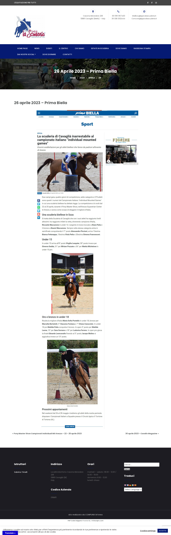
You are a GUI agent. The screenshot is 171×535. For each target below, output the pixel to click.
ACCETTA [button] (162, 531)
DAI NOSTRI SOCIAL (25, 54)
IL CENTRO (63, 48)
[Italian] (133, 485)
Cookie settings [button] (148, 531)
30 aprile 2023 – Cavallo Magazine (141, 433)
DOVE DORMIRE (49, 54)
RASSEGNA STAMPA (142, 48)
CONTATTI (67, 54)
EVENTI (49, 48)
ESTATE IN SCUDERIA (100, 48)
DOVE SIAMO (121, 48)
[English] (125, 485)
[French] (128, 485)
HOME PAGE (22, 48)
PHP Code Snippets (75, 521)
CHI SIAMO (79, 48)
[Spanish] (135, 485)
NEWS (36, 48)
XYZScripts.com (97, 521)
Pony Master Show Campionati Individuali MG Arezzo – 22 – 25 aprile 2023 (48, 433)
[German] (130, 485)
